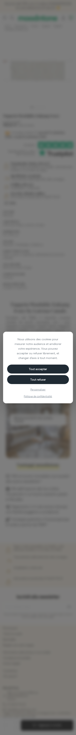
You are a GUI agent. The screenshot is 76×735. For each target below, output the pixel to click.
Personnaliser (38, 389)
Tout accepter (38, 369)
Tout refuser (38, 379)
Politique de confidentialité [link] (38, 396)
